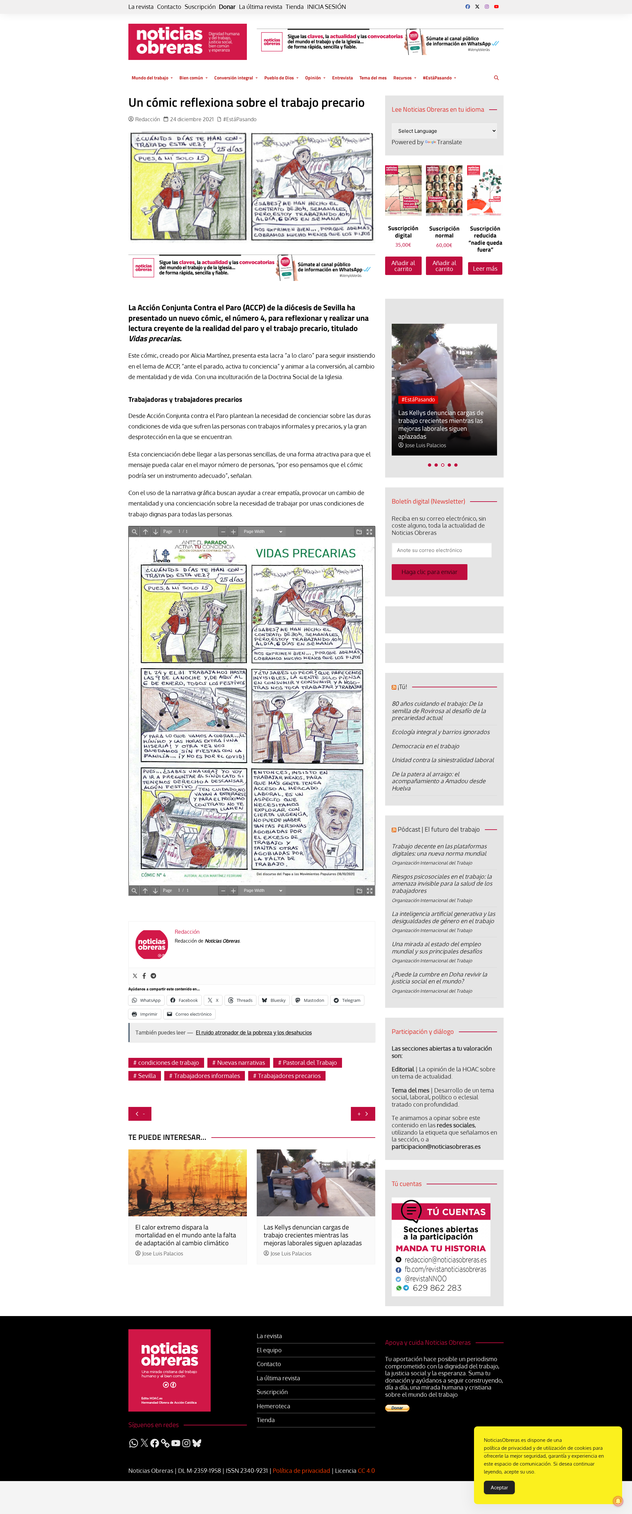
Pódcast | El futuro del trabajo (439, 829)
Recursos (402, 77)
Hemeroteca (273, 1406)
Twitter (477, 6)
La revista (141, 6)
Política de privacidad (301, 1470)
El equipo (269, 1350)
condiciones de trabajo (168, 1062)
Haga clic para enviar (430, 571)
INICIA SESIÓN (326, 6)
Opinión (313, 77)
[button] (429, 465)
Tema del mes (373, 77)
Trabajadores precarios (289, 1075)
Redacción (147, 119)
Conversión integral (233, 77)
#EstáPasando (437, 77)
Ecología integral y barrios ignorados (440, 731)
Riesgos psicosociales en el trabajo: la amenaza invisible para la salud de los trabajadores (442, 883)
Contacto (169, 6)
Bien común (191, 77)
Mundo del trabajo (150, 77)
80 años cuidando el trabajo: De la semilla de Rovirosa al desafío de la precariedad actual (439, 710)
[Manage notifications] (618, 1501)
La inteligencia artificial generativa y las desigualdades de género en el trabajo (443, 917)
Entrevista (342, 77)
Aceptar (499, 1487)
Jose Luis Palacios (162, 1254)
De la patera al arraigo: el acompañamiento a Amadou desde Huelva (439, 781)
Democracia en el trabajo (425, 746)
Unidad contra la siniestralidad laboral (443, 759)
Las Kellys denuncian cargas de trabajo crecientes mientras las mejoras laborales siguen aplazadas (313, 1235)
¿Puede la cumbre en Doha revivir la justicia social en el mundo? (439, 978)
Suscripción (200, 6)
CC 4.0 (366, 1470)
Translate (449, 142)
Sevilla (147, 1075)
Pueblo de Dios (279, 77)
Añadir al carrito (403, 265)
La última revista (260, 6)
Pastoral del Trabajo (310, 1062)
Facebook (467, 6)
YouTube (496, 6)
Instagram (487, 6)
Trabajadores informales (207, 1075)
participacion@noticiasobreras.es (436, 1146)
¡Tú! (402, 686)
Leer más (485, 268)
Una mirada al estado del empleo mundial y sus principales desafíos (437, 947)
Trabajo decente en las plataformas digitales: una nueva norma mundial (439, 849)
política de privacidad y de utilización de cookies (538, 1448)
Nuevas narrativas (241, 1062)
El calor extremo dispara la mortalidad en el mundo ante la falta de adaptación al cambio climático (185, 1235)
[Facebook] (144, 976)
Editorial (403, 1069)
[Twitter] (135, 976)
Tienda (295, 6)
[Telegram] (153, 976)
